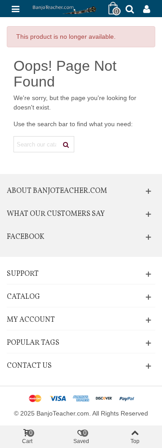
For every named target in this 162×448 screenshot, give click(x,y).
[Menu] (15, 8)
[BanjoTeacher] (64, 8)
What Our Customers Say (56, 214)
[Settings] (146, 8)
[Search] (129, 8)
